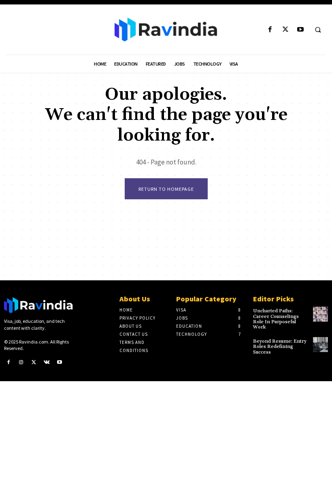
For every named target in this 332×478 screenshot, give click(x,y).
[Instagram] (21, 362)
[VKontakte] (47, 362)
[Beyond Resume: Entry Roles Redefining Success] (320, 344)
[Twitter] (285, 29)
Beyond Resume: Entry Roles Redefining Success (279, 346)
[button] (318, 30)
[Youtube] (300, 29)
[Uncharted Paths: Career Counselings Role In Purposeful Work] (320, 314)
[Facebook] (270, 29)
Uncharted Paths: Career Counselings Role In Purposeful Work (276, 319)
